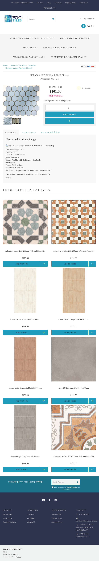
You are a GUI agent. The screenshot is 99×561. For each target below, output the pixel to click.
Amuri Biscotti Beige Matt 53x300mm (73, 319)
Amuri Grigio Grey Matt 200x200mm (74, 388)
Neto (19, 557)
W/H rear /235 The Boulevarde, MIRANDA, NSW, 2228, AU (85, 527)
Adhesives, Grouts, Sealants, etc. (31, 38)
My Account (88, 18)
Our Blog (30, 518)
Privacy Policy (67, 489)
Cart (89, 26)
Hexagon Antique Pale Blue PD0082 (19, 68)
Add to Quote (70, 114)
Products (40, 2)
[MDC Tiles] (13, 18)
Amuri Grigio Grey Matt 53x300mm (25, 456)
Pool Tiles (30, 47)
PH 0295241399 (49, 8)
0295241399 (83, 514)
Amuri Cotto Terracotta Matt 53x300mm (25, 388)
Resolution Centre (9, 522)
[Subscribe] (77, 482)
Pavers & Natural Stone (59, 47)
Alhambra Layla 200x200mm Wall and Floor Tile (25, 250)
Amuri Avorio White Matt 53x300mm (25, 319)
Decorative (32, 65)
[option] (21, 100)
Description (11, 132)
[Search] (53, 19)
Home (5, 65)
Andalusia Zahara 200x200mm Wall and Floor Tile (73, 456)
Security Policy (57, 522)
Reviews (45, 132)
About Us (57, 2)
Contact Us (84, 2)
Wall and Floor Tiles (74, 38)
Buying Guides (70, 2)
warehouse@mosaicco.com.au (86, 521)
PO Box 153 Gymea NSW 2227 (82, 535)
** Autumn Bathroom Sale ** (22, 2)
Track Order (7, 518)
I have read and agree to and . (67, 488)
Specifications (29, 132)
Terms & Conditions (72, 487)
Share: (84, 67)
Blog (49, 2)
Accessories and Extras (28, 56)
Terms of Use (56, 514)
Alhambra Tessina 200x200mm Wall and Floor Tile (73, 250)
